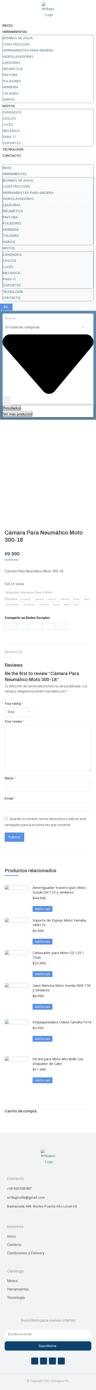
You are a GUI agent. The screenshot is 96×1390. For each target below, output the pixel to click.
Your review (14, 721)
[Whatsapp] (52, 1361)
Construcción (16, 44)
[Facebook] (10, 626)
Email (10, 798)
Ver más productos (17, 414)
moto (86, 599)
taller (67, 604)
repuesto (44, 604)
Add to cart (42, 909)
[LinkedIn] (61, 626)
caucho (52, 599)
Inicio (7, 25)
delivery (64, 599)
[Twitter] (35, 626)
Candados (12, 112)
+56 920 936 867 (19, 1188)
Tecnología (12, 149)
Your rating (14, 703)
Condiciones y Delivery (26, 1253)
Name (10, 778)
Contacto (11, 155)
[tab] (48, 649)
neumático (29, 604)
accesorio (25, 599)
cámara (39, 599)
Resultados (11, 408)
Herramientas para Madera (28, 50)
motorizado (12, 604)
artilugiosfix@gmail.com (26, 1197)
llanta (76, 599)
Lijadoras (11, 62)
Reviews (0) (13, 652)
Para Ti (9, 136)
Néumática (13, 68)
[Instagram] (43, 1361)
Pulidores (12, 81)
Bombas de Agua (18, 37)
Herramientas (14, 31)
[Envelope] (61, 1361)
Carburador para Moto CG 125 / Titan (58, 955)
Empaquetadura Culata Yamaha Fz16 (62, 1022)
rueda (56, 604)
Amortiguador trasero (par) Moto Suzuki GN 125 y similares (59, 889)
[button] (48, 162)
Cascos (9, 118)
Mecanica (11, 130)
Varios (9, 99)
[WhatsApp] (23, 626)
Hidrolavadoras (18, 56)
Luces (8, 124)
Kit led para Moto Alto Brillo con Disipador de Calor (58, 1061)
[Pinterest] (48, 626)
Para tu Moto (43, 592)
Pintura (10, 74)
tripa (76, 604)
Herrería (10, 87)
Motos (8, 105)
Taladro (11, 93)
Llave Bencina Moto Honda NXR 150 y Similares (62, 987)
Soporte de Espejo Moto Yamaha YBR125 (59, 922)
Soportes (12, 143)
